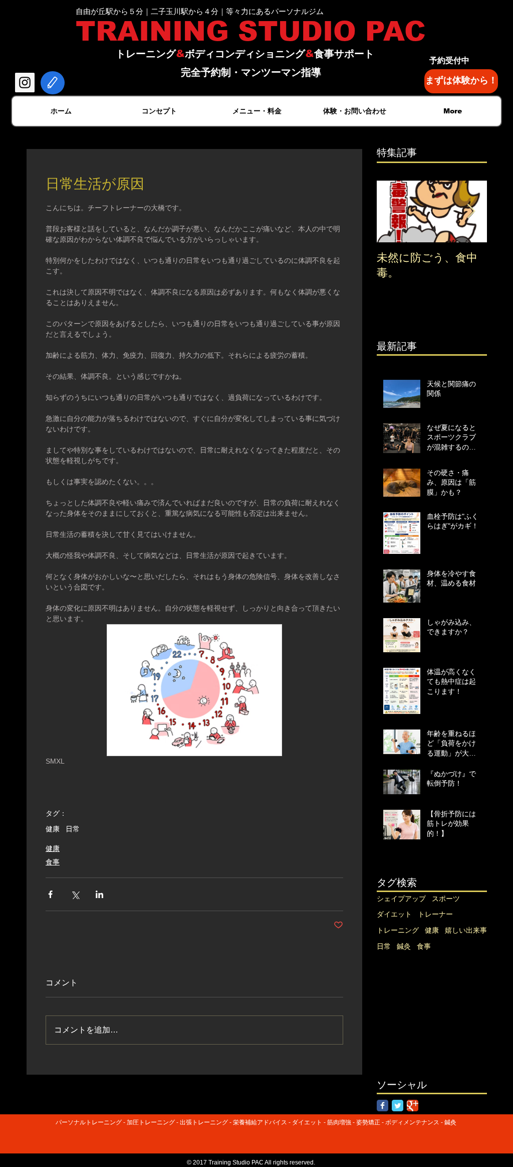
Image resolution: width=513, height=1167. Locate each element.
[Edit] (53, 82)
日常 (73, 829)
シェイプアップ (401, 899)
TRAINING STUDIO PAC (251, 31)
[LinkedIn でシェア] (99, 894)
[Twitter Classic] (397, 1105)
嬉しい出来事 (466, 930)
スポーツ (446, 899)
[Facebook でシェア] (50, 894)
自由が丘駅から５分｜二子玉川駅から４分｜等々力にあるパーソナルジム (200, 11)
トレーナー (435, 914)
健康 (53, 829)
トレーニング (398, 930)
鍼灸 (404, 946)
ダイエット (394, 914)
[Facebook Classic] (382, 1105)
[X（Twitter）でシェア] (75, 894)
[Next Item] (470, 211)
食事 (53, 862)
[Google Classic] (412, 1105)
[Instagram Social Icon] (25, 82)
